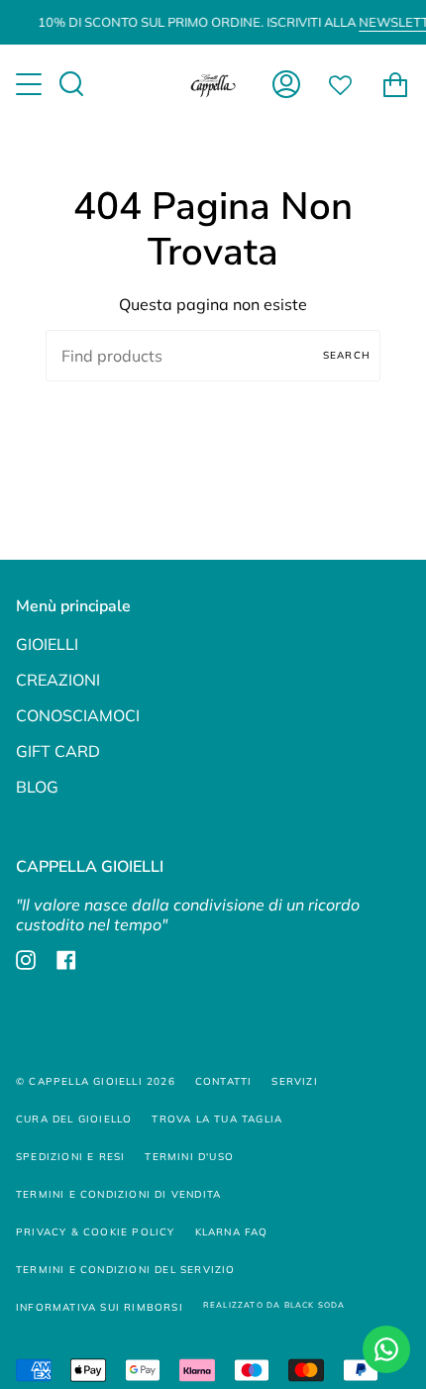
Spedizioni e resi (70, 1156)
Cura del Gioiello (74, 1119)
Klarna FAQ (231, 1232)
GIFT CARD (58, 751)
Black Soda (315, 1305)
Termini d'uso (189, 1156)
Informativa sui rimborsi (99, 1307)
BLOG (37, 787)
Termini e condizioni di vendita (118, 1194)
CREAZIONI (58, 680)
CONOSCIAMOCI (78, 715)
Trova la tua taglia (217, 1119)
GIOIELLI (47, 644)
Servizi (294, 1081)
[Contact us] (386, 1349)
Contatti (224, 1081)
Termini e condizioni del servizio (126, 1269)
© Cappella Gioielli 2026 (95, 1081)
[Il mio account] (286, 84)
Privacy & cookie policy (95, 1232)
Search (347, 355)
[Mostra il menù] (31, 84)
